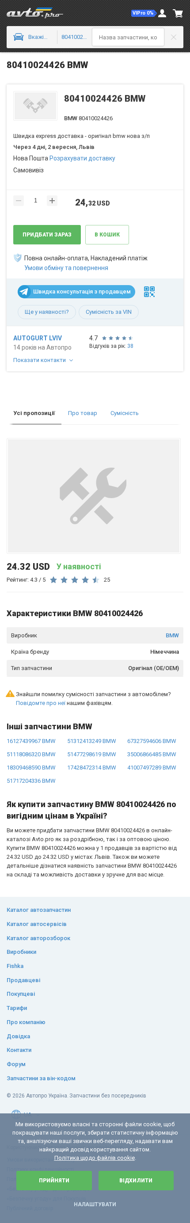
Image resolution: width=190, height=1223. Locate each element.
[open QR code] (149, 291)
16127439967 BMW (31, 741)
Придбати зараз (47, 235)
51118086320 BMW (31, 754)
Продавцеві (23, 980)
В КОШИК (107, 235)
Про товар (82, 413)
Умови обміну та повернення (66, 267)
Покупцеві (21, 994)
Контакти (19, 1050)
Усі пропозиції (34, 413)
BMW (172, 635)
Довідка (18, 1036)
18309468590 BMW (31, 767)
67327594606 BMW (151, 741)
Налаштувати (95, 1204)
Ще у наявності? (47, 312)
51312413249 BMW (91, 741)
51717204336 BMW (31, 780)
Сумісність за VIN (109, 312)
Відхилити (135, 1180)
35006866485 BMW (151, 754)
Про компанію (26, 1022)
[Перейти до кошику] (178, 13)
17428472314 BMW (91, 767)
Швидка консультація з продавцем (82, 291)
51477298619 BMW (91, 754)
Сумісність (124, 413)
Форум (16, 1064)
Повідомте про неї (40, 703)
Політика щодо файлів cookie (94, 1157)
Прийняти (54, 1180)
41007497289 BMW (151, 767)
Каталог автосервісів (37, 924)
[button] (144, 13)
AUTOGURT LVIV (37, 338)
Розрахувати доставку (82, 158)
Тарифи (17, 1008)
